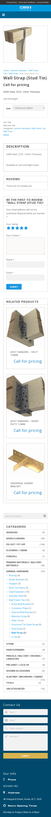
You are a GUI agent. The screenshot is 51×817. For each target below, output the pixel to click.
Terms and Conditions (26, 2)
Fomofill (11, 556)
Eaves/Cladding (15, 538)
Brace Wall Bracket (21, 604)
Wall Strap (13, 73)
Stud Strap (16, 628)
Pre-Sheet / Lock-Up (17, 664)
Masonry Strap (19, 616)
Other (10, 643)
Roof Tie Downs (17, 587)
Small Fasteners (17, 591)
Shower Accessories (18, 670)
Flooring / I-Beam (16, 550)
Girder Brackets (17, 579)
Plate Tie (15, 620)
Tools (10, 682)
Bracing (13, 575)
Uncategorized (15, 688)
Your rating (12, 224)
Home (6, 70)
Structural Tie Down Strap (24, 624)
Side (8, 108)
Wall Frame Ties (38, 128)
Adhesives (12, 532)
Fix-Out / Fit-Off (15, 544)
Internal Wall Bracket (22, 612)
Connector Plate (19, 608)
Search (45, 516)
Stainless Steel (16, 595)
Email (9, 272)
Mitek (6, 134)
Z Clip (14, 636)
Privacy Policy (12, 2)
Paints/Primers (15, 649)
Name (10, 259)
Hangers (13, 583)
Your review (13, 235)
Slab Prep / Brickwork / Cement (24, 676)
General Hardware (19, 70)
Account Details (43, 2)
